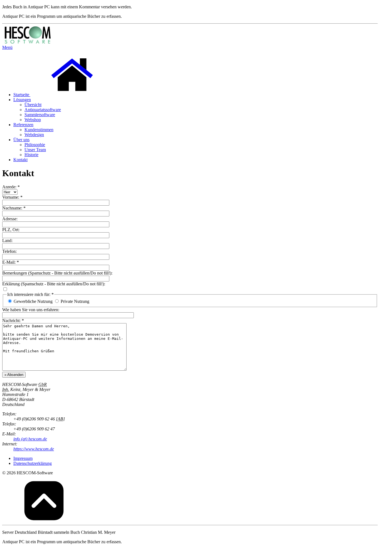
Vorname (10, 197)
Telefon (9, 251)
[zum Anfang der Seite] (44, 520)
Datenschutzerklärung (32, 463)
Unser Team (35, 149)
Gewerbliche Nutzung (33, 301)
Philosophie (34, 144)
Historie (31, 154)
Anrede (8, 186)
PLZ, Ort (10, 229)
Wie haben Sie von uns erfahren (30, 309)
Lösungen (22, 99)
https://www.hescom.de (33, 449)
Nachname (11, 208)
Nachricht (10, 320)
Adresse (9, 218)
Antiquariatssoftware (42, 109)
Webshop (32, 119)
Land (6, 240)
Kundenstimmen (38, 129)
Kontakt (20, 159)
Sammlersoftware (39, 114)
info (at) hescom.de (30, 439)
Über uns (21, 139)
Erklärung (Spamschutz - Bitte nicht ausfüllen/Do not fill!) (53, 283)
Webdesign (34, 134)
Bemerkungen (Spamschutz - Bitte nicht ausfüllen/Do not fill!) (56, 273)
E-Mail (8, 262)
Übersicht (32, 104)
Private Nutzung (75, 301)
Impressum (23, 458)
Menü (7, 47)
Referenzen (23, 124)
